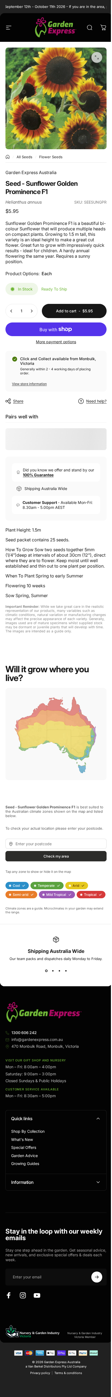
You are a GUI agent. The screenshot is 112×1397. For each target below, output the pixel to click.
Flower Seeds (51, 157)
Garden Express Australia (31, 172)
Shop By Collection (28, 1131)
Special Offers (23, 1147)
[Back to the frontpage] (7, 157)
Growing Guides (25, 1163)
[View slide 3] (59, 970)
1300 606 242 (24, 1032)
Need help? (96, 401)
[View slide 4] (66, 970)
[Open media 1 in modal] (96, 57)
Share (18, 401)
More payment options (56, 341)
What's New (22, 1139)
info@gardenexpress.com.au (37, 1039)
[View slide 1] (46, 970)
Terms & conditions (66, 1388)
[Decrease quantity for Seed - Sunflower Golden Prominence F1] (11, 311)
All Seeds (24, 157)
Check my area (56, 856)
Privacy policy (38, 1388)
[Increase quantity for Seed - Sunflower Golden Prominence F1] (31, 311)
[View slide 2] (52, 970)
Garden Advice (24, 1155)
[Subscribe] (92, 1292)
